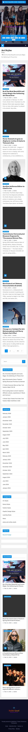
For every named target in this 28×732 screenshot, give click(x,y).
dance (16, 37)
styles (12, 37)
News (4, 518)
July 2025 (5, 438)
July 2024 (5, 481)
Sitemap (18, 728)
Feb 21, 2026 (8, 145)
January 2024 (7, 488)
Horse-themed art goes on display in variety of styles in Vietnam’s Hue (14, 141)
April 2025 (6, 449)
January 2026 (7, 417)
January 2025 (7, 459)
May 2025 (5, 445)
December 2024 (7, 463)
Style (4, 37)
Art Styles (5, 136)
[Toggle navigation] (25, 45)
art (19, 37)
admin (15, 97)
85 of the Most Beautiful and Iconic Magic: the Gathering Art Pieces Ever (13, 93)
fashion (7, 37)
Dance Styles (6, 504)
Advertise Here (12, 726)
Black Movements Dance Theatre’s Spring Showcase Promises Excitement (13, 620)
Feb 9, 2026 (7, 287)
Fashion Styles (7, 508)
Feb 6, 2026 (7, 335)
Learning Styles (7, 515)
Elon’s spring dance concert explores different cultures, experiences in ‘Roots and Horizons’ (14, 393)
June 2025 (6, 442)
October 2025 (7, 427)
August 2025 (6, 435)
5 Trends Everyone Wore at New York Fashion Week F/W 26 (13, 654)
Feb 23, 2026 (8, 97)
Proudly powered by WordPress (9, 721)
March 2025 (6, 452)
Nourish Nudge (7, 535)
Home (3, 52)
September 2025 (7, 431)
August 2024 (6, 477)
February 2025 (7, 456)
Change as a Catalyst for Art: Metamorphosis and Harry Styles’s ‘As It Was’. (14, 331)
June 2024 (6, 484)
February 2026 (7, 413)
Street (13, 39)
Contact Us (20, 726)
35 (18, 351)
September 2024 (7, 474)
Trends (23, 37)
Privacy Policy (11, 728)
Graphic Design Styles (9, 511)
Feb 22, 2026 (8, 622)
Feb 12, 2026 (8, 240)
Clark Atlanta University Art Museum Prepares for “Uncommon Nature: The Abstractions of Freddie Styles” (14, 238)
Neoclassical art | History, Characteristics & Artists (12, 284)
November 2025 (7, 424)
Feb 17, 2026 (7, 190)
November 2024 (7, 466)
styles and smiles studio (9, 522)
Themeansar (14, 723)
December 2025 (7, 420)
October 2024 (7, 470)
